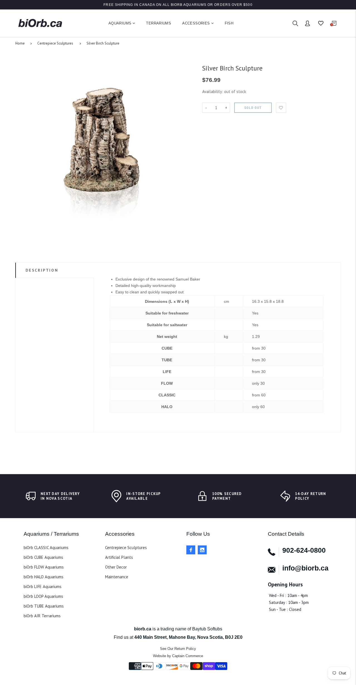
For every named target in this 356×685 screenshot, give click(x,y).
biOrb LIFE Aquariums (42, 586)
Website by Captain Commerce (178, 656)
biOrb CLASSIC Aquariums (46, 547)
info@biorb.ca (305, 568)
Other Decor (116, 567)
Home (20, 43)
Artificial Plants (119, 557)
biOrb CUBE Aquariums (43, 557)
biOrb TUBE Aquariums (44, 606)
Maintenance (116, 576)
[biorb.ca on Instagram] (202, 549)
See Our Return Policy (178, 649)
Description (42, 270)
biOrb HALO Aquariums (43, 576)
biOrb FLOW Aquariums (44, 567)
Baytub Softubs (207, 629)
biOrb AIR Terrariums (42, 615)
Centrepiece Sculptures (55, 43)
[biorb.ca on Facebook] (190, 549)
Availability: (213, 91)
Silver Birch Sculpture (102, 43)
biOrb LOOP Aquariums (43, 596)
